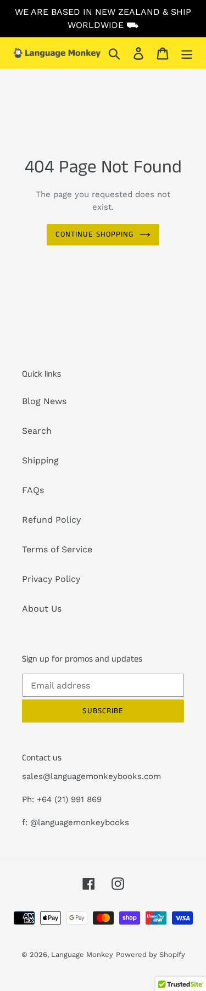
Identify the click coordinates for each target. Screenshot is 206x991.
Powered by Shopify (150, 954)
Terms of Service (57, 549)
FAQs (33, 490)
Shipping (40, 460)
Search (37, 430)
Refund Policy (51, 519)
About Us (42, 608)
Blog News (44, 401)
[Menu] (187, 53)
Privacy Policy (51, 579)
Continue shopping (94, 234)
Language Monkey (82, 954)
